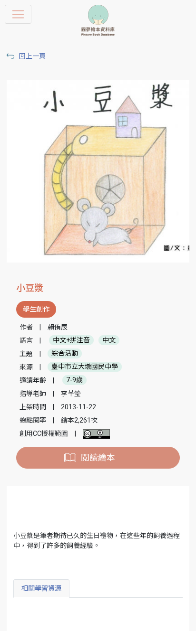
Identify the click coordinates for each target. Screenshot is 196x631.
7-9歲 (74, 380)
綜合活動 (64, 354)
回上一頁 (32, 56)
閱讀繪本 (98, 457)
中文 (109, 340)
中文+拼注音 (71, 340)
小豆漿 (29, 288)
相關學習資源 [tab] (41, 588)
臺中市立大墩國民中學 (84, 367)
